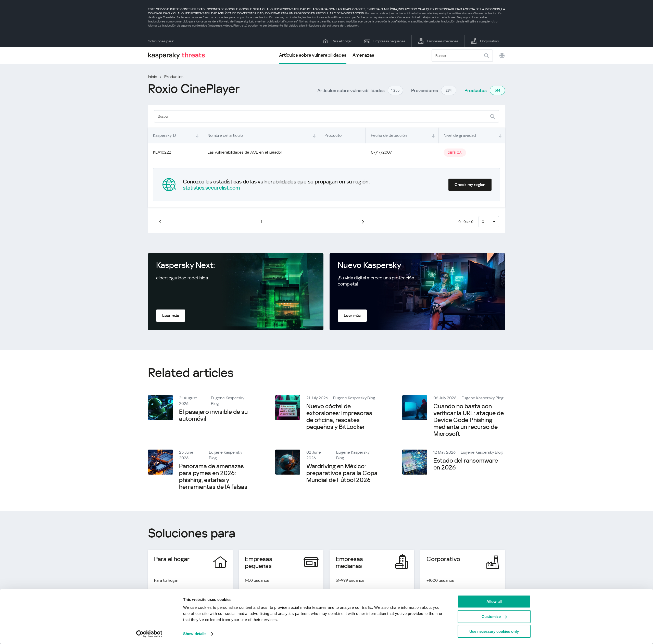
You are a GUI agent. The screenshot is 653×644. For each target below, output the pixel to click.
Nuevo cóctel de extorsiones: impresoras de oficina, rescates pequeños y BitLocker (339, 416)
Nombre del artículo (225, 135)
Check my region (470, 184)
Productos (173, 76)
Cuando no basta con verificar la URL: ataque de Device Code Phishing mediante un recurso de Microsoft (468, 420)
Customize (491, 616)
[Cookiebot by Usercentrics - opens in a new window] (149, 634)
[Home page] (178, 55)
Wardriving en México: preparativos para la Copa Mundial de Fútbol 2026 (342, 473)
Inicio (152, 76)
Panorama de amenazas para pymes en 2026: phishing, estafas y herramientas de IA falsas (213, 476)
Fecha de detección (389, 135)
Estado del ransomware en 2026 (465, 464)
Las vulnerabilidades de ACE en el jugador (244, 152)
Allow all (494, 601)
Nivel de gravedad (460, 135)
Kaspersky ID (164, 135)
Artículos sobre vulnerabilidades (312, 55)
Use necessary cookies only (494, 631)
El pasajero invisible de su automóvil (213, 415)
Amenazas (363, 55)
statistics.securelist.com (211, 188)
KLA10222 (162, 152)
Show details (194, 633)
